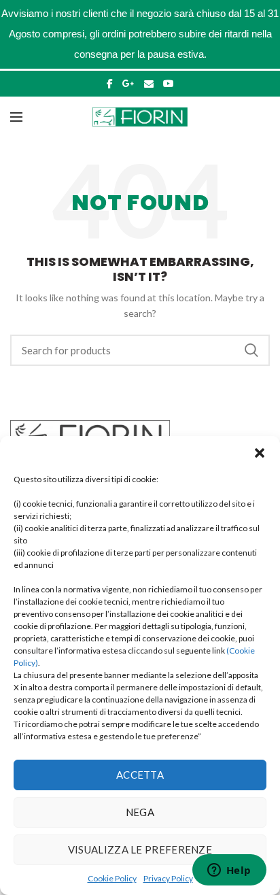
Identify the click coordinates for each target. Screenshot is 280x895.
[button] (259, 453)
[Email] (148, 83)
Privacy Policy (168, 878)
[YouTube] (168, 83)
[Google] (128, 83)
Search (251, 350)
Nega (140, 812)
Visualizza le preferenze (140, 849)
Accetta (140, 775)
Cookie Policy (112, 878)
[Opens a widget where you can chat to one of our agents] (229, 871)
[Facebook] (110, 83)
